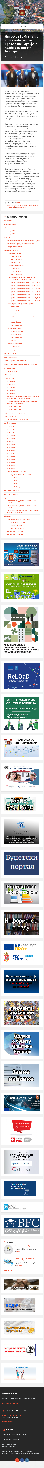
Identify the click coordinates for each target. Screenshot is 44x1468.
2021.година (11, 387)
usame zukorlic (21, 207)
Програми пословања (14, 247)
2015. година (11, 435)
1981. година (18, 484)
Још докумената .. (8, 1422)
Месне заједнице (9, 368)
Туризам (19, 1266)
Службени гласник (10, 423)
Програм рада (15, 262)
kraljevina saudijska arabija (16, 205)
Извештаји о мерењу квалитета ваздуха (20, 244)
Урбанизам (7, 516)
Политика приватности (10, 1403)
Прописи (13, 340)
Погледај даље (8, 1270)
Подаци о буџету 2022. (14, 406)
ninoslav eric (11, 207)
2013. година (11, 429)
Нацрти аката (8, 375)
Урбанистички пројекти (15, 534)
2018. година (11, 444)
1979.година (18, 478)
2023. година (11, 459)
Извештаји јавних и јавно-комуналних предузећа (23, 241)
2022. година (11, 456)
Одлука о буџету (9, 378)
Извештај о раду (16, 271)
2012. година (11, 426)
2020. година (11, 450)
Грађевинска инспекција (15, 265)
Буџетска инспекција (14, 253)
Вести (18, 203)
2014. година (11, 432)
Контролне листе (16, 259)
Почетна (7, 57)
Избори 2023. (11, 234)
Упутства (6, 498)
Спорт (18, 1252)
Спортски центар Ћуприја (24, 1246)
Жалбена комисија (10, 224)
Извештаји (7, 237)
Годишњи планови (17, 331)
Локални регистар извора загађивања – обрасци (20, 364)
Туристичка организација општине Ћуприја (24, 1259)
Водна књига (8, 220)
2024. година (11, 462)
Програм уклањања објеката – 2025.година (25, 301)
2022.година (11, 390)
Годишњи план (15, 268)
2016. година (11, 438)
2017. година (11, 441)
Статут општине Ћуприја (12, 490)
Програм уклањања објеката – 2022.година (25, 292)
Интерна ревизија (9, 350)
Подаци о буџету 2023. (14, 409)
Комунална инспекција (14, 328)
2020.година (11, 384)
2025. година (11, 466)
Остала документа (10, 416)
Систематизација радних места (17, 419)
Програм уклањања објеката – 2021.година (25, 289)
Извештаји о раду (16, 256)
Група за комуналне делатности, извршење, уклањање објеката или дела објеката (22, 278)
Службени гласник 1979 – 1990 (21, 475)
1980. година (18, 481)
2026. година (11, 469)
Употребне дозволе (17, 528)
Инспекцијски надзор (11, 250)
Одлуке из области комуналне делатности (18, 413)
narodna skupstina (31, 205)
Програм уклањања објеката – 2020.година (25, 285)
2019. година (11, 447)
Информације (18, 57)
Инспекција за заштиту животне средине (20, 304)
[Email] (17, 1460)
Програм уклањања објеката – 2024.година (25, 298)
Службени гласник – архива (16, 472)
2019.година (11, 381)
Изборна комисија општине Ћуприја (16, 228)
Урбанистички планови (15, 531)
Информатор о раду (10, 353)
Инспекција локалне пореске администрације (22, 316)
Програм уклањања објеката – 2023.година (25, 295)
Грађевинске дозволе (18, 522)
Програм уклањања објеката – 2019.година (25, 282)
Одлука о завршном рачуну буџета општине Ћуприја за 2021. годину (22, 402)
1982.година (18, 487)
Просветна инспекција (14, 343)
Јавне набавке (12, 371)
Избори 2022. (11, 231)
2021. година (11, 453)
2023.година (11, 393)
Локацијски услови (17, 525)
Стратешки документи (11, 494)
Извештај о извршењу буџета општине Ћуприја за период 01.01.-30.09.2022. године (23, 397)
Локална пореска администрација (15, 361)
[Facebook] (22, 1460)
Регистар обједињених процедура (18, 519)
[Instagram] (27, 1460)
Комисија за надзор (10, 357)
